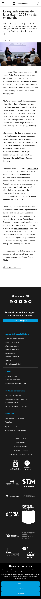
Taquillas (8, 422)
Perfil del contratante (12, 357)
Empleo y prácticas (12, 349)
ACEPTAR (20, 584)
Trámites (8, 360)
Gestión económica (12, 402)
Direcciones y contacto (13, 342)
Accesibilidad (20, 442)
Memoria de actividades (13, 364)
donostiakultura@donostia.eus (17, 430)
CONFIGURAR (20, 593)
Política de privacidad (20, 450)
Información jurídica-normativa (16, 399)
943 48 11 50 (12, 427)
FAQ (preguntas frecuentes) (14, 418)
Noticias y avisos (11, 376)
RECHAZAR (20, 589)
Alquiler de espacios (12, 346)
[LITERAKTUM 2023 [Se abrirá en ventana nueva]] (12, 267)
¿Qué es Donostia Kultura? (14, 339)
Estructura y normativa (13, 395)
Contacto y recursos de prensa (15, 383)
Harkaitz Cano (17, 157)
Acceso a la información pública (16, 406)
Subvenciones (10, 353)
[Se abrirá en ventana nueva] (11, 301)
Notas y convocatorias (12, 380)
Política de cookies (20, 446)
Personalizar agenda (20, 320)
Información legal (20, 438)
